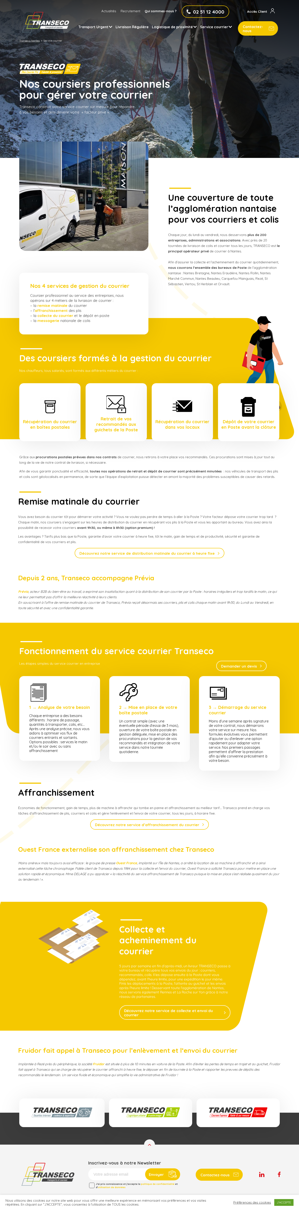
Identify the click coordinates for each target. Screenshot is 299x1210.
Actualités (108, 11)
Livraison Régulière (132, 27)
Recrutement (130, 11)
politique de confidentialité (157, 1184)
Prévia (23, 591)
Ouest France (126, 863)
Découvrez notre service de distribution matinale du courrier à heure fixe (147, 553)
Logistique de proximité (172, 27)
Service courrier (214, 27)
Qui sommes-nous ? (160, 11)
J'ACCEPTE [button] (284, 1202)
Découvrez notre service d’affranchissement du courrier (147, 824)
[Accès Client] (272, 11)
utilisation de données (111, 1187)
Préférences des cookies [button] (252, 1203)
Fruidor (98, 1064)
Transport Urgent (93, 27)
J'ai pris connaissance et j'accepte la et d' (137, 1185)
